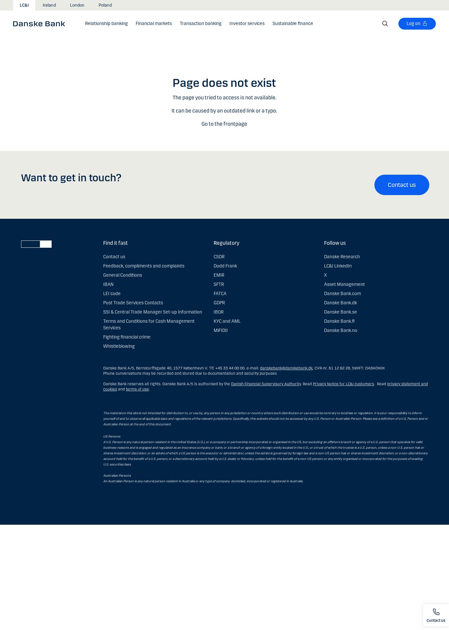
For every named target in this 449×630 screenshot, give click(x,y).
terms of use (137, 389)
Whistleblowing (119, 346)
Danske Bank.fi (339, 321)
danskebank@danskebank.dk (286, 368)
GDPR (219, 303)
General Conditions (122, 275)
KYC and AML (227, 321)
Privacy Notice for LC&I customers (343, 384)
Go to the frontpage (224, 124)
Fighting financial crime (127, 337)
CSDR (219, 257)
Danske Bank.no (340, 330)
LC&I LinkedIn (338, 266)
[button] (106, 23)
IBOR (219, 312)
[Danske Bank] (41, 23)
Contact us (402, 185)
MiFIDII (221, 330)
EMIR (219, 275)
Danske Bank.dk (340, 303)
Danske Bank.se (340, 312)
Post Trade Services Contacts (133, 303)
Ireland (49, 5)
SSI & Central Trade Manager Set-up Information (152, 312)
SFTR (219, 284)
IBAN (108, 284)
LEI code (112, 293)
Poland (105, 5)
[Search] (385, 24)
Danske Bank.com (342, 293)
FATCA (220, 293)
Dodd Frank (225, 266)
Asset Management (344, 284)
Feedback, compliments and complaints (143, 266)
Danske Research (342, 257)
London (77, 5)
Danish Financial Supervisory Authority (266, 384)
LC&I (24, 5)
